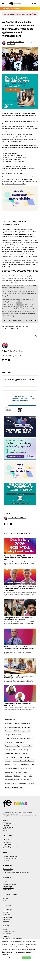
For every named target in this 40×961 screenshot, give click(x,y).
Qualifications (9, 772)
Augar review (26, 727)
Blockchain (8, 731)
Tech (14, 783)
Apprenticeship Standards (22, 723)
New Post (5, 912)
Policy (22, 768)
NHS (32, 764)
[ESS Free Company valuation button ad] (20, 494)
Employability (7, 842)
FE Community (7, 823)
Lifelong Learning (24, 757)
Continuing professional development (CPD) (18, 738)
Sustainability (25, 779)
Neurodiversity (24, 764)
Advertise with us (8, 827)
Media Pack (6, 883)
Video (4, 900)
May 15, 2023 (11, 44)
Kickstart (18, 753)
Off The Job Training (11, 768)
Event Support (7, 889)
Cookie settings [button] (14, 958)
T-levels (7, 783)
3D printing (8, 723)
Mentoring (8, 764)
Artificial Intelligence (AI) (12, 727)
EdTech (5, 841)
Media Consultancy (8, 888)
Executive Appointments (10, 856)
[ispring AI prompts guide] (20, 426)
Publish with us (7, 825)
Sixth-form (8, 776)
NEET (15, 764)
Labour (25, 753)
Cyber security (19, 742)
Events (5, 916)
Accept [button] (26, 958)
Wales (7, 787)
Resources (14, 328)
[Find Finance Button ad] (20, 449)
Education (6, 839)
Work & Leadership (8, 844)
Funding (7, 750)
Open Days (6, 936)
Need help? (6, 921)
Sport (24, 776)
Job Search (6, 860)
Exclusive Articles (8, 869)
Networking (6, 935)
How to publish (7, 909)
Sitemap (5, 830)
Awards (5, 930)
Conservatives (16, 735)
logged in (17, 380)
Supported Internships (12, 779)
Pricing (5, 881)
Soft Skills (17, 776)
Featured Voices (7, 870)
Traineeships (22, 783)
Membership (6, 919)
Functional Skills (27, 746)
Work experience (17, 787)
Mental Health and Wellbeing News (23, 761)
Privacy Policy (7, 829)
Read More (5, 955)
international (9, 753)
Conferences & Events (9, 931)
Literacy (7, 761)
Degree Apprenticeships (12, 746)
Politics (28, 768)
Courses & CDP (7, 933)
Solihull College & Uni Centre (15, 42)
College (7, 735)
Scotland (18, 772)
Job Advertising (7, 886)
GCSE (14, 750)
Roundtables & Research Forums (12, 938)
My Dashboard (7, 914)
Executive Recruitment (9, 858)
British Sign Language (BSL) (22, 731)
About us (5, 820)
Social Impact (7, 848)
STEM (30, 776)
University (31, 783)
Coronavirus (8, 742)
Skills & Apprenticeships (10, 846)
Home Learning (23, 750)
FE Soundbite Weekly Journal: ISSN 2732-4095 (16, 872)
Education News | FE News (19, 326)
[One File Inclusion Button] (20, 210)
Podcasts (5, 898)
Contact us (6, 822)
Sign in (34, 4)
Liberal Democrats (10, 757)
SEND (26, 772)
